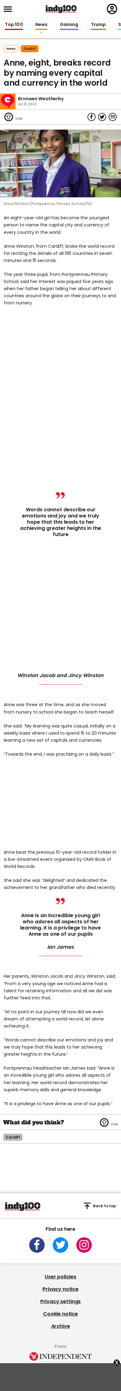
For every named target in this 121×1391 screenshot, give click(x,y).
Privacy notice (60, 1289)
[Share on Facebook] (91, 117)
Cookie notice (60, 1313)
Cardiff (30, 48)
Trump (98, 25)
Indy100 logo (61, 9)
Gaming (69, 25)
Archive (60, 1326)
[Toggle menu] (9, 9)
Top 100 (14, 25)
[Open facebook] (37, 1245)
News (41, 25)
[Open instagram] (84, 1245)
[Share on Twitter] (102, 117)
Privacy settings (60, 1301)
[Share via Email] (113, 117)
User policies (60, 1276)
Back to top (104, 1206)
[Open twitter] (60, 1245)
